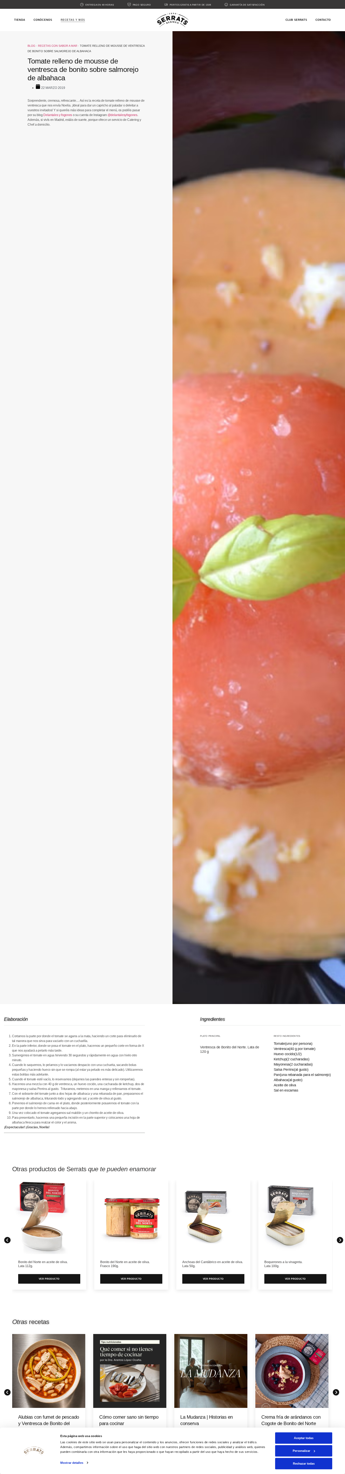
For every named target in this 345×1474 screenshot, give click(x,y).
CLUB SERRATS (296, 19)
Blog (31, 45)
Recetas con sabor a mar (57, 45)
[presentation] (6, 1391)
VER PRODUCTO (49, 1278)
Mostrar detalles (71, 1462)
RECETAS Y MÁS (73, 19)
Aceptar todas (303, 1438)
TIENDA (19, 19)
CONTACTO (323, 19)
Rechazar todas (304, 1463)
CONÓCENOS (43, 19)
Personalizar (301, 1450)
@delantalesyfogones (122, 115)
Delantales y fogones (57, 115)
